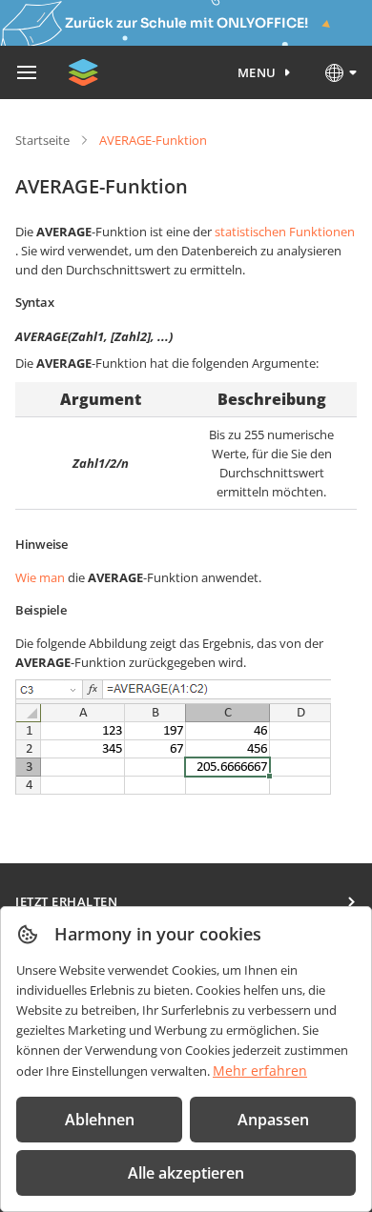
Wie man (40, 577)
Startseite (42, 140)
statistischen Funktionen (285, 231)
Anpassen (273, 1119)
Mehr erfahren (260, 1070)
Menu (257, 72)
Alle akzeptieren (186, 1172)
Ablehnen (99, 1119)
